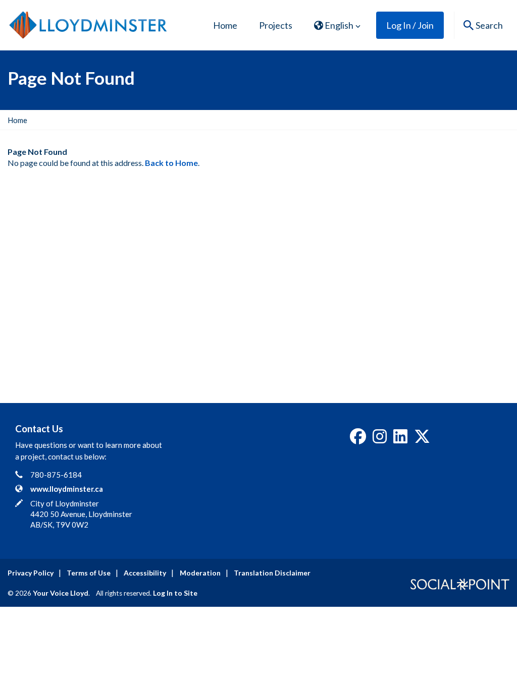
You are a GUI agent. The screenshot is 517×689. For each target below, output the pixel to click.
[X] (422, 439)
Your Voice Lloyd (60, 593)
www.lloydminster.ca (66, 488)
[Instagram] (379, 439)
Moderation (200, 572)
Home (225, 25)
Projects (275, 25)
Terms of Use (89, 572)
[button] (337, 25)
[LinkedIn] (400, 439)
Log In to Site (175, 593)
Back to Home (171, 162)
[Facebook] (358, 439)
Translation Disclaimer (272, 572)
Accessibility (145, 572)
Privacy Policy (31, 572)
